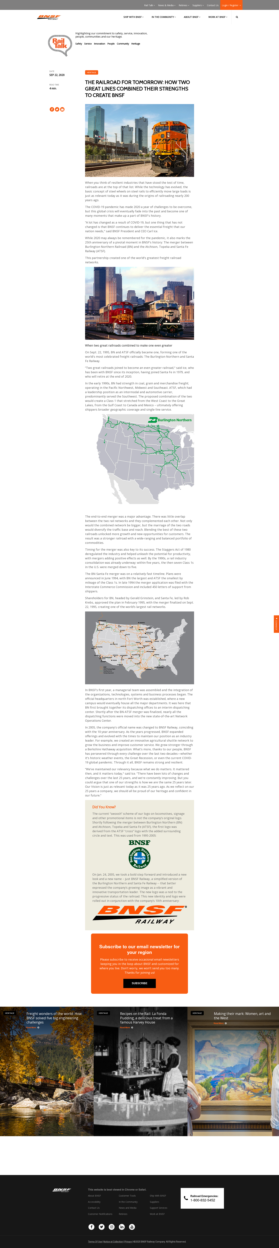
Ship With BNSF (158, 1195)
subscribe (139, 983)
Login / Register (230, 5)
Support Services (158, 1207)
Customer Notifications (100, 1214)
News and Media (127, 1207)
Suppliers (197, 5)
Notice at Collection (113, 1241)
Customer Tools (127, 1195)
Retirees (183, 5)
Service (88, 43)
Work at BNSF (216, 16)
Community (123, 43)
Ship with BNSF (133, 16)
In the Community (163, 16)
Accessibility (94, 1201)
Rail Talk (148, 5)
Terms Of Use (95, 1241)
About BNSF (191, 16)
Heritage (135, 43)
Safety (78, 43)
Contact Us (213, 5)
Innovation (99, 43)
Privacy (128, 1241)
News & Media (166, 5)
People (111, 43)
